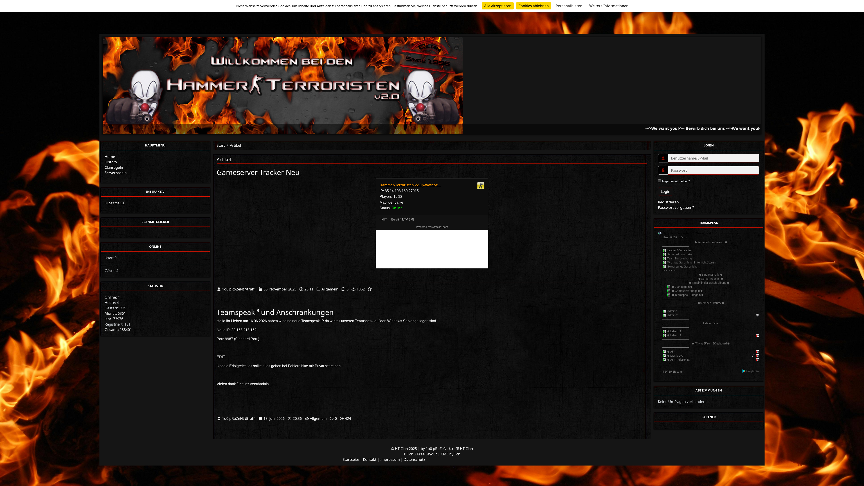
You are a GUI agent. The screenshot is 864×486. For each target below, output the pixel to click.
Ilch (457, 454)
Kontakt (369, 459)
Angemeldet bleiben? (675, 181)
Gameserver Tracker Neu (258, 172)
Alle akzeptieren (497, 5)
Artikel (235, 145)
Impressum (390, 459)
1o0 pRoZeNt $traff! (238, 289)
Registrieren (668, 202)
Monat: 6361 (115, 313)
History (111, 162)
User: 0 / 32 (670, 237)
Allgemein (330, 289)
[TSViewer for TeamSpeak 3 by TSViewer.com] (670, 371)
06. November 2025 (279, 289)
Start (221, 145)
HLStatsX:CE (115, 202)
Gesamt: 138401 (118, 329)
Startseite (351, 459)
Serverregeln (116, 172)
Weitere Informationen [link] (608, 5)
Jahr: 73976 (114, 318)
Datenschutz (414, 459)
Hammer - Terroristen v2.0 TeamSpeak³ (687, 233)
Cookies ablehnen (533, 5)
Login (665, 191)
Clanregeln (114, 167)
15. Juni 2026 (274, 418)
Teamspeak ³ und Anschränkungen (275, 312)
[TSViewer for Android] (750, 371)
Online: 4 (112, 297)
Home (110, 156)
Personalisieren (569, 5)
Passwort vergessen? (676, 207)
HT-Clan (466, 448)
